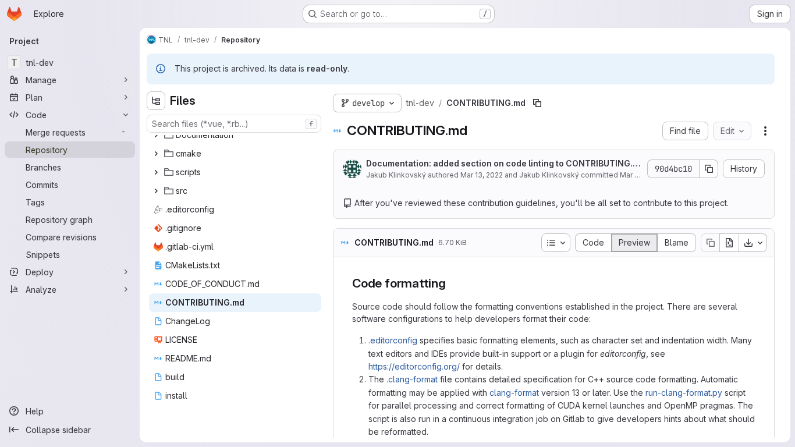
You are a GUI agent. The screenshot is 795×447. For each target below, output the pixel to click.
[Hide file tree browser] (156, 100)
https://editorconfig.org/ (414, 366)
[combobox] (234, 124)
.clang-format (412, 379)
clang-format (514, 393)
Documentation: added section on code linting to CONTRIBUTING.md (503, 163)
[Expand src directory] (156, 191)
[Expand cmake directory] (156, 154)
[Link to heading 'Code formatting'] (452, 283)
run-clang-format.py (683, 393)
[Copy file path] (537, 103)
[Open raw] (729, 242)
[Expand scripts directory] (156, 172)
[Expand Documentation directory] (156, 135)
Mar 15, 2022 (641, 175)
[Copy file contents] (710, 242)
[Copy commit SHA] (709, 168)
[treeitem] (235, 135)
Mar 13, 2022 (481, 175)
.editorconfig (392, 340)
